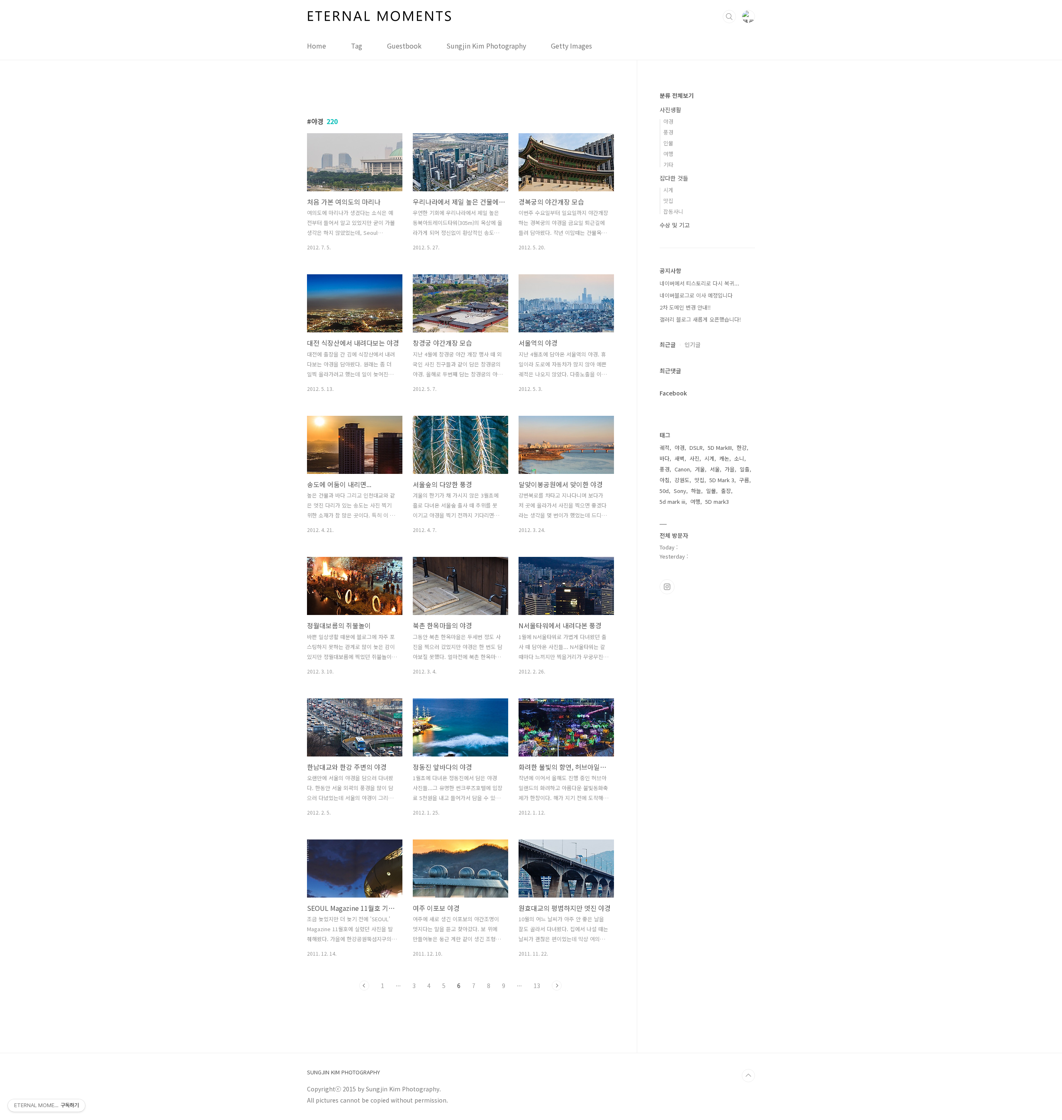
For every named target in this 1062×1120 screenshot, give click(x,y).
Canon (682, 469)
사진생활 (670, 109)
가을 (730, 469)
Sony (680, 491)
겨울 (700, 469)
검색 (729, 16)
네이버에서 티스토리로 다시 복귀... (699, 283)
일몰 (711, 491)
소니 (739, 458)
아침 (665, 480)
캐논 (724, 458)
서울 (715, 469)
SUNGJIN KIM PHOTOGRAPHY (343, 1072)
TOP (748, 1075)
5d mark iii (672, 501)
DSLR (696, 447)
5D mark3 (717, 501)
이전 (364, 986)
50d (664, 491)
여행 (668, 154)
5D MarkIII (720, 447)
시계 (668, 190)
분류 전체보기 (677, 95)
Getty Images (571, 46)
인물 (668, 143)
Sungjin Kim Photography (486, 46)
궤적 (665, 447)
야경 (668, 121)
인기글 (692, 344)
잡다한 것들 (674, 178)
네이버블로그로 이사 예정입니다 (696, 295)
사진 (694, 458)
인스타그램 (667, 586)
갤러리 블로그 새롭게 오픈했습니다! (700, 319)
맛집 (668, 201)
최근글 (668, 344)
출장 (726, 491)
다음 (557, 986)
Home (316, 46)
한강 (742, 447)
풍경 (668, 132)
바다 (665, 458)
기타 (668, 164)
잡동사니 (673, 211)
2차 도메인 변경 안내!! (685, 307)
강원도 (682, 480)
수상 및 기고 (675, 225)
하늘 (696, 491)
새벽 (679, 458)
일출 (745, 469)
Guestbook (404, 46)
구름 (744, 480)
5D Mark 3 (721, 480)
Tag (356, 46)
